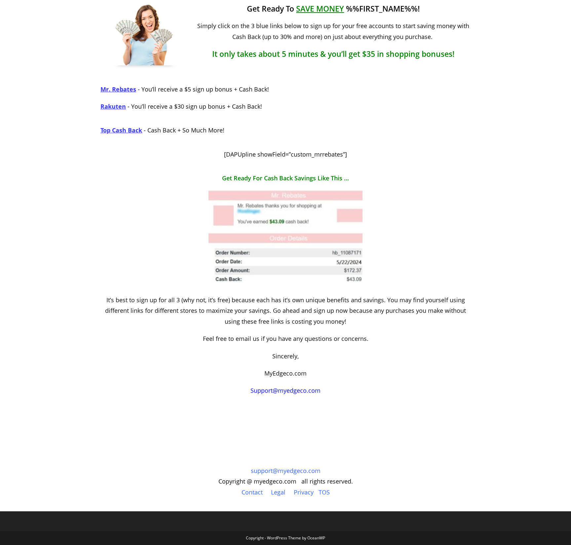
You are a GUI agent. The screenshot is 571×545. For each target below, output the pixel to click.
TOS (324, 492)
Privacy (304, 492)
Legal (278, 492)
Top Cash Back (121, 130)
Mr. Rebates (118, 89)
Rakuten (113, 106)
